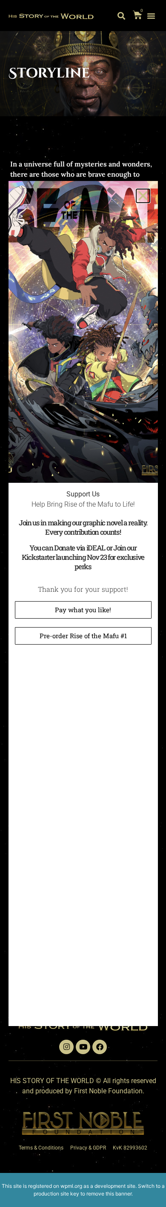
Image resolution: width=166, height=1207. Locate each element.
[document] (83, 603)
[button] (143, 195)
